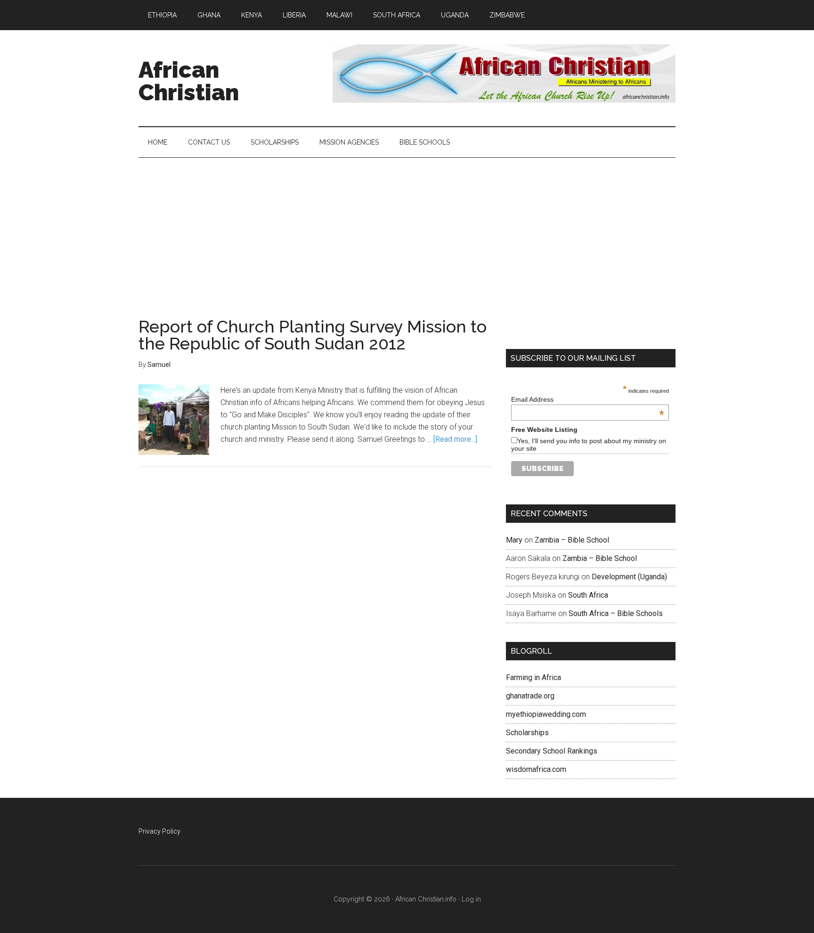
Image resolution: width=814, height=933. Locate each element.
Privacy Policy (159, 831)
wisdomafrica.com (536, 769)
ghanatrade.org (530, 695)
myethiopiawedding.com (546, 714)
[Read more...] (455, 439)
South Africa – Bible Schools (616, 613)
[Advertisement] (407, 228)
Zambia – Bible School (572, 539)
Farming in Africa (533, 677)
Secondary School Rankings (551, 750)
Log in (471, 899)
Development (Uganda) (629, 576)
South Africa (588, 595)
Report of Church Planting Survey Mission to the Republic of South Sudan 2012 (312, 334)
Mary (514, 539)
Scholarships (527, 732)
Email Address (587, 399)
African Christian (188, 81)
